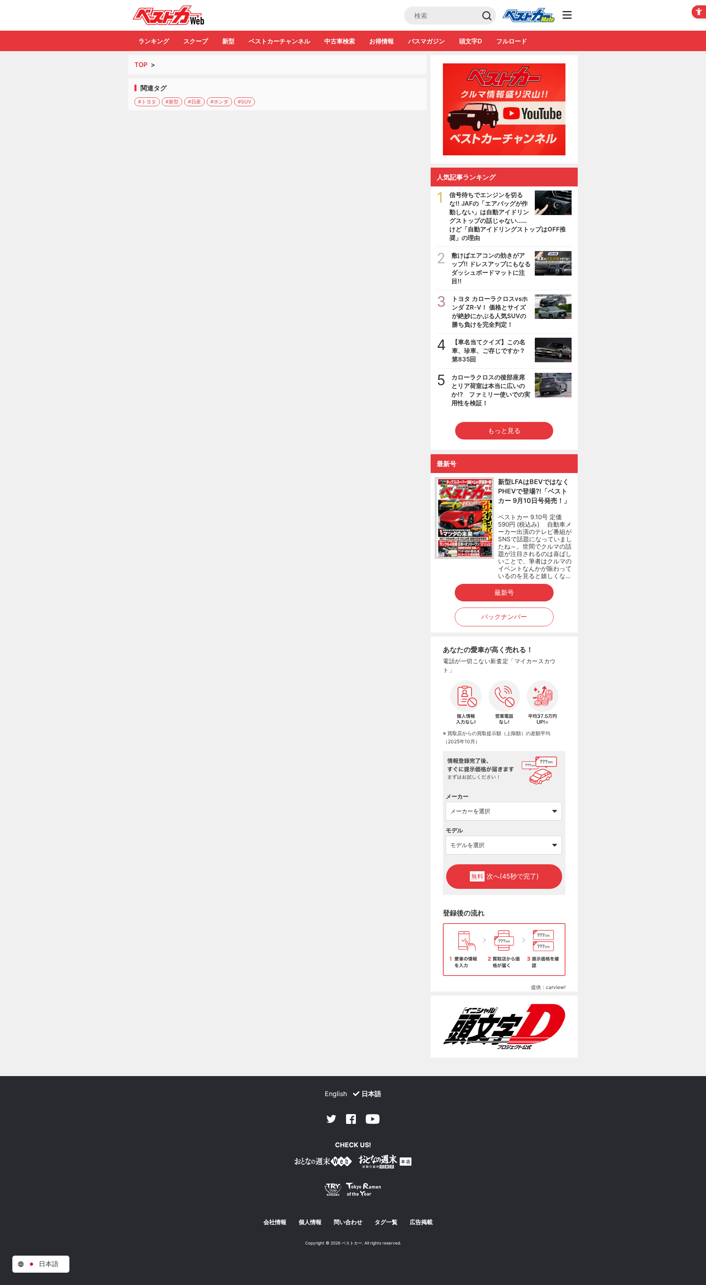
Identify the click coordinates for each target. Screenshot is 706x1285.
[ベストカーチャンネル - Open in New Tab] (504, 109)
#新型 (172, 102)
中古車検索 (339, 41)
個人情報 (310, 1222)
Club (528, 16)
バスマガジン (426, 41)
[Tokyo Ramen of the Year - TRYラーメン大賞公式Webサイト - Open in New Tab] (353, 1191)
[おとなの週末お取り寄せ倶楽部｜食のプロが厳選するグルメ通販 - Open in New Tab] (323, 1163)
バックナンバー (504, 616)
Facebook (351, 1119)
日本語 (371, 1094)
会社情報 (275, 1222)
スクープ (195, 41)
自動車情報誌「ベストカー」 (168, 15)
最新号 (504, 592)
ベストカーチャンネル (279, 41)
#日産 (194, 102)
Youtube (373, 1119)
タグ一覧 (386, 1222)
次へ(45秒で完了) (505, 876)
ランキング (154, 41)
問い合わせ (348, 1222)
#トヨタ (147, 102)
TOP (140, 65)
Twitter (331, 1119)
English (336, 1094)
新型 (228, 41)
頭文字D (470, 41)
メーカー (457, 796)
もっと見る (504, 430)
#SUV (244, 102)
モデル (454, 830)
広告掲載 (421, 1222)
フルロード (511, 41)
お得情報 (381, 41)
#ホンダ (219, 102)
